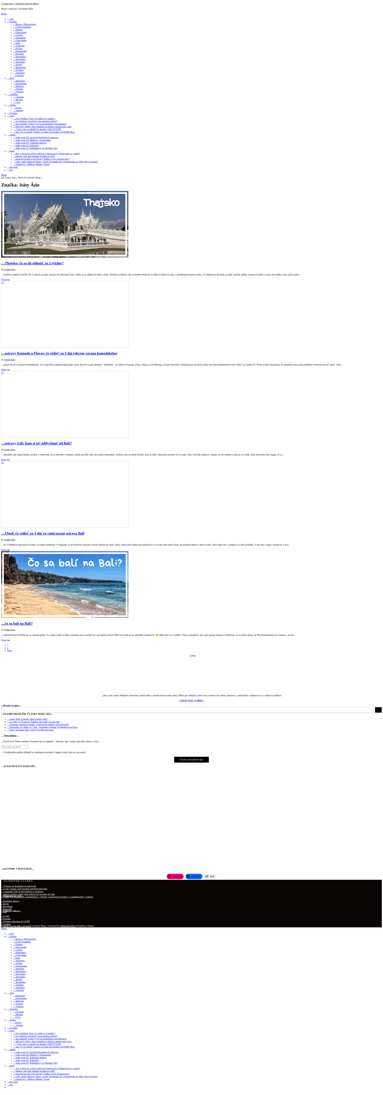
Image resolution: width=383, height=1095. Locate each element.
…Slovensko (19, 59)
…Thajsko (18, 89)
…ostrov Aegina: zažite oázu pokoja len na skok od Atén (28, 894)
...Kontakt (6, 918)
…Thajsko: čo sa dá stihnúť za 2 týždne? (32, 263)
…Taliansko (19, 73)
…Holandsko (19, 38)
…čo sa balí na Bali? (17, 623)
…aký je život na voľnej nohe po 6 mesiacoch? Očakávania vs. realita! (46, 153)
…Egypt (17, 108)
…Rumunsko (19, 56)
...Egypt (5, 904)
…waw (10, 116)
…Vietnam (18, 91)
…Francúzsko (19, 32)
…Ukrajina (18, 75)
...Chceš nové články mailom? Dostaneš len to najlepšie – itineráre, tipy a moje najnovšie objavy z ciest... (50, 741)
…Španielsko (19, 67)
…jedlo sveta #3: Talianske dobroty (30, 143)
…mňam (11, 135)
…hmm (10, 151)
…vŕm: (10, 19)
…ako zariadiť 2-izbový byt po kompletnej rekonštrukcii (39, 124)
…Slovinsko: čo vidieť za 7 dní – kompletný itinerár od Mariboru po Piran (42, 727)
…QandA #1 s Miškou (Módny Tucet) (31, 164)
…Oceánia (12, 113)
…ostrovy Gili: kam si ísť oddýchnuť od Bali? (36, 443)
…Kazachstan (19, 83)
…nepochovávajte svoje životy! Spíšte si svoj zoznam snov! (41, 159)
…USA (16, 102)
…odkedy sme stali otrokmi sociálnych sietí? (34, 156)
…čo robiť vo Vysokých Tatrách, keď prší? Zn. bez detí (33, 722)
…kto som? (12, 167)
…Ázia (10, 78)
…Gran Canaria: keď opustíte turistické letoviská (24, 889)
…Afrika (11, 105)
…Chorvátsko (19, 40)
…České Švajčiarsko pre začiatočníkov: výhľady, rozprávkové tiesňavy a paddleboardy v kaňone (47, 897)
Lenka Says (9, 269)
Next (9, 650)
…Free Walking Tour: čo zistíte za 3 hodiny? (34, 118)
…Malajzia (18, 86)
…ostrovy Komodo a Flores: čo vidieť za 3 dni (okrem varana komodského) (59, 353)
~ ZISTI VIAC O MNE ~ (191, 700)
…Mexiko (18, 99)
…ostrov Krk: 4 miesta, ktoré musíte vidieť (27, 719)
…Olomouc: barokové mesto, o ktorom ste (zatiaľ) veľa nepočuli (38, 724)
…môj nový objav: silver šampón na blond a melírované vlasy (42, 126)
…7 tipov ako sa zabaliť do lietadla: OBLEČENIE (37, 129)
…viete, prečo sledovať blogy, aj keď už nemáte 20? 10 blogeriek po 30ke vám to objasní (55, 161)
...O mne (5, 916)
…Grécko (18, 35)
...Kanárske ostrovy (10, 901)
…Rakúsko (18, 54)
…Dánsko (18, 29)
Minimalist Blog (68, 926)
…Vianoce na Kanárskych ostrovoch (18, 886)
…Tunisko (18, 110)
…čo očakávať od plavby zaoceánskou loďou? (35, 121)
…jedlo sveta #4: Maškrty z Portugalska (32, 140)
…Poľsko (17, 48)
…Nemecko (19, 46)
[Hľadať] (378, 710)
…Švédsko (18, 70)
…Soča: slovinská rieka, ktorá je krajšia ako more (30, 730)
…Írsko (16, 43)
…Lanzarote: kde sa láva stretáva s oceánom (22, 891)
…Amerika (12, 94)
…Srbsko (17, 64)
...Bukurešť (6, 909)
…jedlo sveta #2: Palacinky (26, 145)
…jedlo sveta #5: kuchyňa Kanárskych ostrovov (36, 137)
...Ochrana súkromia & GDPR (15, 921)
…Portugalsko (20, 51)
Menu (4, 14)
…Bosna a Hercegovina (24, 24)
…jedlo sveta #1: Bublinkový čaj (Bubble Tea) (35, 148)
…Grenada (18, 97)
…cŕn (10, 170)
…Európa (11, 21)
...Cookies (6, 924)
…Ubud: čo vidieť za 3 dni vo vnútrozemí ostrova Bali (42, 533)
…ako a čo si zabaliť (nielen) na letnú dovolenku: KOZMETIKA (44, 132)
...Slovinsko (6, 906)
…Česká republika (22, 27)
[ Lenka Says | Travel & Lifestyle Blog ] (20, 3)
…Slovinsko (19, 62)
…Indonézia (19, 81)
